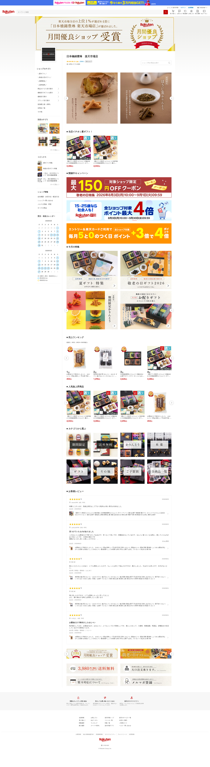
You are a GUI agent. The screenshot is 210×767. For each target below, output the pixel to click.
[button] (202, 7)
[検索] (166, 12)
